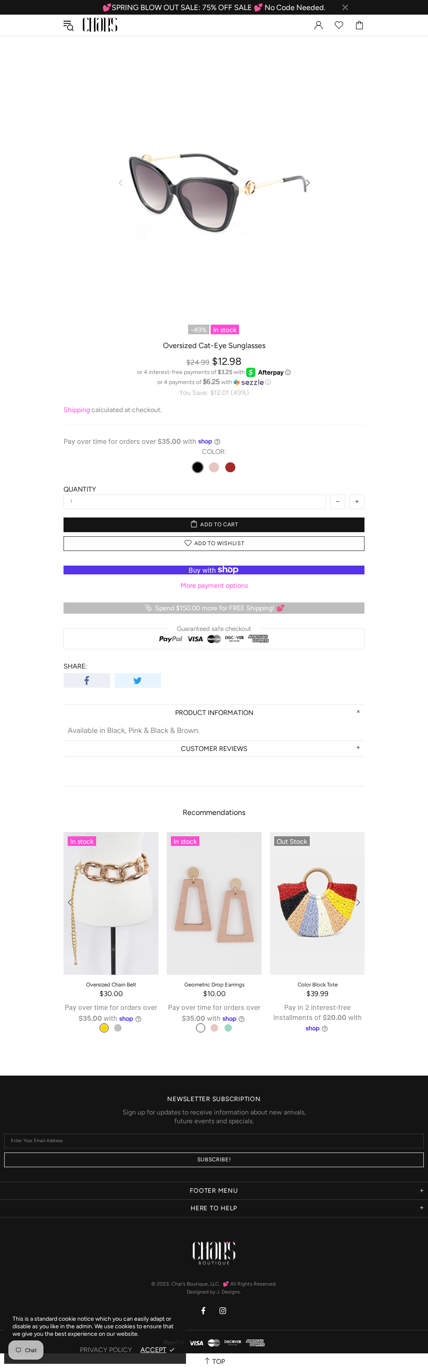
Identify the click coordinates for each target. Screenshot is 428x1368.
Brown (230, 467)
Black (198, 467)
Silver (118, 1028)
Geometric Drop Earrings (214, 984)
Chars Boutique (100, 25)
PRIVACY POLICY (106, 1350)
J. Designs (228, 1292)
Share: (75, 666)
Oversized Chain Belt (111, 984)
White (200, 1028)
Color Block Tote (318, 984)
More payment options (214, 585)
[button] (214, 382)
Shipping (77, 410)
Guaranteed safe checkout (214, 628)
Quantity (80, 489)
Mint (228, 1028)
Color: (214, 452)
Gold (104, 1028)
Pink (214, 467)
